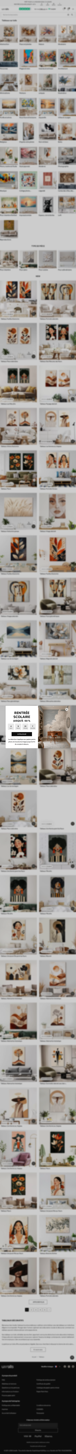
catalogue (21, 734)
